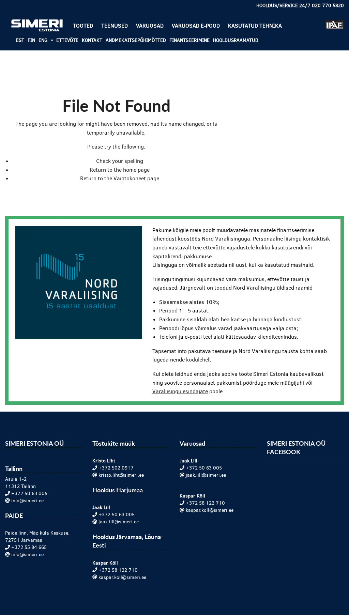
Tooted (83, 25)
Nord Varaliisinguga (226, 238)
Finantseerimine (189, 40)
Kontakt (92, 40)
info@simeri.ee (27, 500)
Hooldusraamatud (235, 40)
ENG (43, 40)
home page (136, 169)
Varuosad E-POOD (196, 25)
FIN (31, 40)
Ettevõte (67, 40)
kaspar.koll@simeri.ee (122, 577)
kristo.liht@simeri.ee (121, 475)
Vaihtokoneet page (136, 178)
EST (20, 40)
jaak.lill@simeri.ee (118, 522)
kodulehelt (198, 359)
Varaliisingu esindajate (180, 391)
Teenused (114, 25)
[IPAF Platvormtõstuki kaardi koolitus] (334, 21)
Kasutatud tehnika (255, 25)
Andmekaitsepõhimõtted (136, 40)
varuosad (150, 25)
